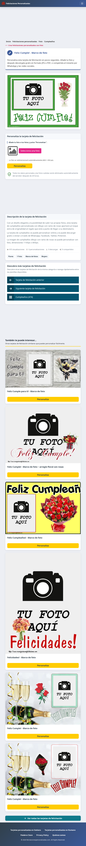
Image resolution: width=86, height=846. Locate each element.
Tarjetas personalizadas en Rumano (60, 830)
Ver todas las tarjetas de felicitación (44, 818)
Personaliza (43, 399)
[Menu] (82, 3)
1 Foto (19, 256)
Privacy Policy (42, 835)
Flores (10, 256)
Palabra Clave (27, 835)
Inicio (8, 41)
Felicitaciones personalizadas (24, 41)
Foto (40, 41)
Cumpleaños (49, 41)
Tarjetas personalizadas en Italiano (25, 830)
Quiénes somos (58, 835)
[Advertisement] (43, 23)
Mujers (44, 256)
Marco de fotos (32, 256)
